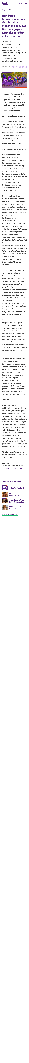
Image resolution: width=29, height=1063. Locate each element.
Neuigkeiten (5, 10)
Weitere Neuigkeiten (10, 514)
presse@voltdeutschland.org (12, 468)
